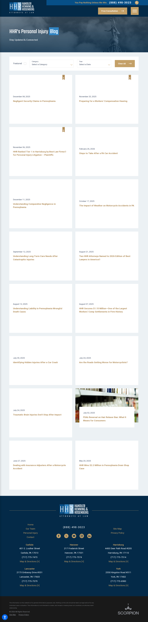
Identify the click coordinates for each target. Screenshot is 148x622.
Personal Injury (30, 533)
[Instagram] (82, 536)
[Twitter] (66, 536)
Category (35, 62)
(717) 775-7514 (118, 557)
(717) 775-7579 (29, 581)
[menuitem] (30, 524)
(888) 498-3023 (120, 2)
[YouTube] (74, 536)
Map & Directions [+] (29, 561)
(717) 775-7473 (29, 557)
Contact (30, 537)
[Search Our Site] (137, 2)
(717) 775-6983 (118, 581)
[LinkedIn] (89, 536)
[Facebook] (58, 536)
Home (30, 524)
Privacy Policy (117, 533)
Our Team (30, 528)
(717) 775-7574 (74, 557)
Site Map (117, 528)
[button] (5, 617)
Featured (17, 63)
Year (81, 62)
